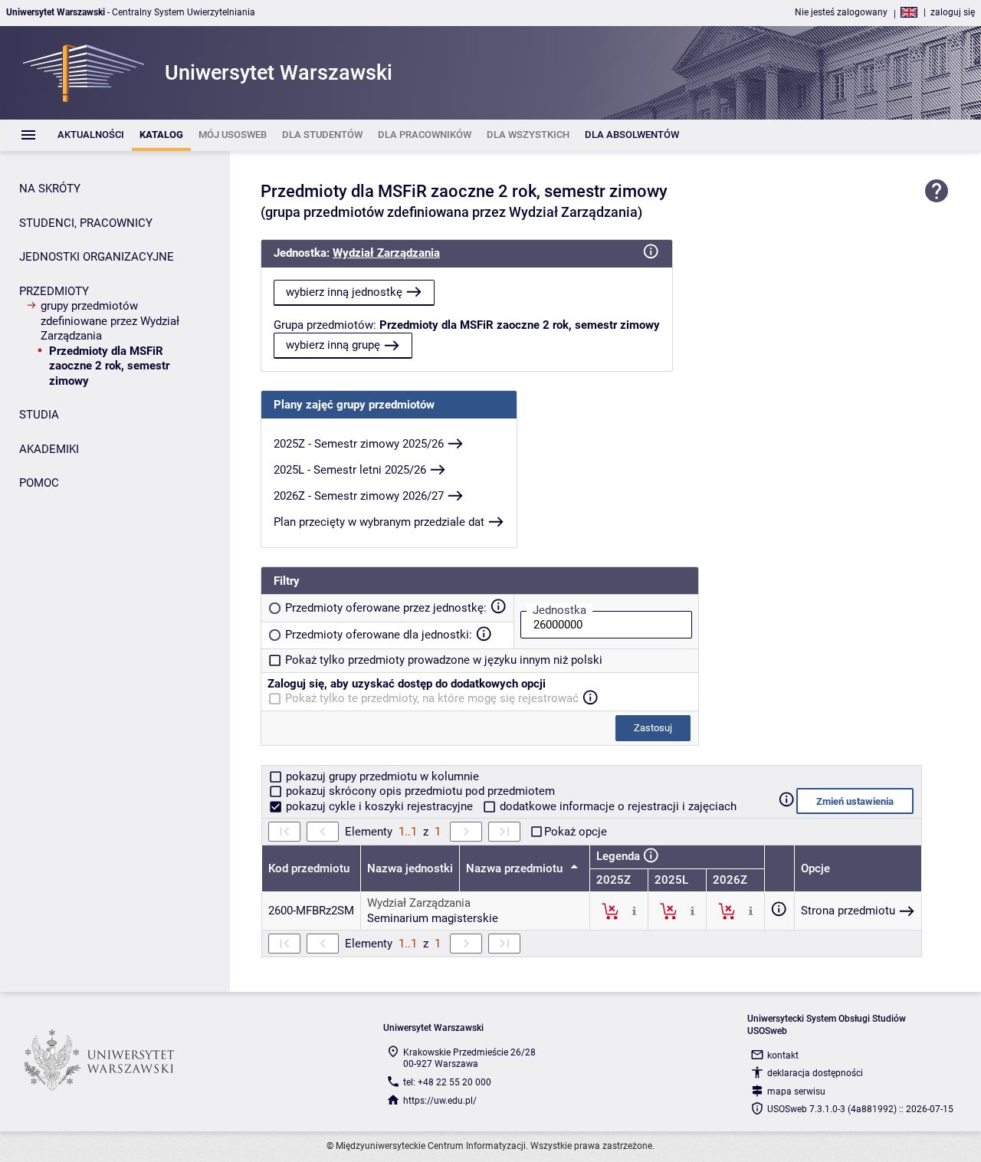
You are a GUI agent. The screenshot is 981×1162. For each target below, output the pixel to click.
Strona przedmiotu (848, 910)
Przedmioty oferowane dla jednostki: (378, 635)
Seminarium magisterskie (432, 918)
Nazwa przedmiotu (516, 868)
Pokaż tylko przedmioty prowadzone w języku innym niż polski (443, 660)
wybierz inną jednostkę (344, 292)
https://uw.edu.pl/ (440, 1100)
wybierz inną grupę (333, 345)
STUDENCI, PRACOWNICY (86, 223)
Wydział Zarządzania (386, 253)
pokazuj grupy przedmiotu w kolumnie (381, 776)
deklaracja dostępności (815, 1073)
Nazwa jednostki (410, 868)
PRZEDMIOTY (54, 291)
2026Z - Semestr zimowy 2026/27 (359, 496)
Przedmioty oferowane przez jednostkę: (386, 608)
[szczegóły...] (634, 910)
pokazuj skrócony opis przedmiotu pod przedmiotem (419, 791)
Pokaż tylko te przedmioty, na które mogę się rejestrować (432, 698)
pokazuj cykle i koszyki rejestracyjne (379, 806)
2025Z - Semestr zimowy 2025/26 (359, 444)
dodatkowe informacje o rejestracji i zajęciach (617, 806)
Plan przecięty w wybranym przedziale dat (379, 522)
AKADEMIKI (49, 449)
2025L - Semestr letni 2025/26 (350, 470)
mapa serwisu (796, 1091)
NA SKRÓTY (49, 188)
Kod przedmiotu (308, 868)
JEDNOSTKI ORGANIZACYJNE (96, 257)
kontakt (783, 1055)
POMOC (39, 483)
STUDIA (39, 415)
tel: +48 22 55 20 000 (447, 1082)
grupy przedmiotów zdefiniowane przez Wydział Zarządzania (110, 321)
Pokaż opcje (575, 832)
